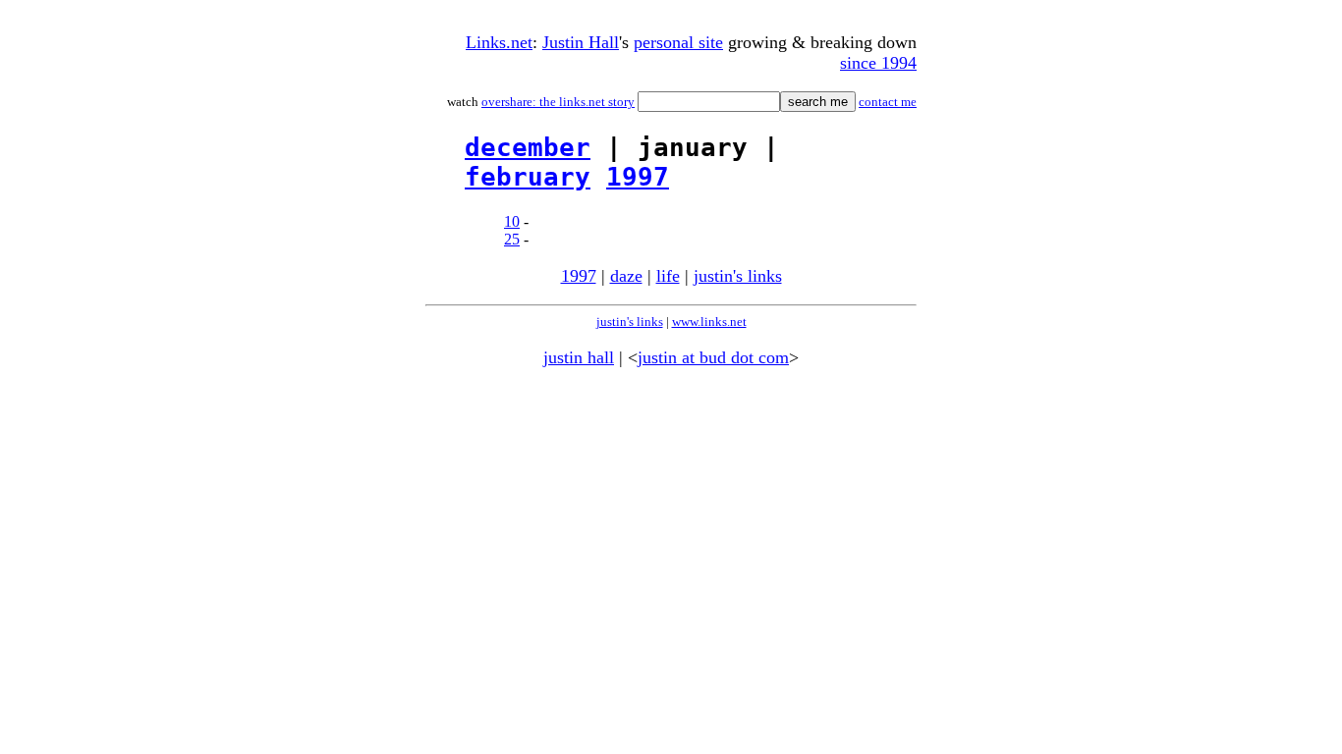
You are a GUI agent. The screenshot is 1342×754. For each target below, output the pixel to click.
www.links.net (709, 321)
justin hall (578, 357)
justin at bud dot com (713, 357)
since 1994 (878, 63)
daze (626, 276)
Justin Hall (580, 42)
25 (512, 239)
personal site (678, 42)
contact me (888, 101)
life (668, 276)
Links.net (499, 42)
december (527, 147)
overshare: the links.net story (558, 101)
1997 (637, 176)
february (527, 176)
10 (512, 221)
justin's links (738, 276)
